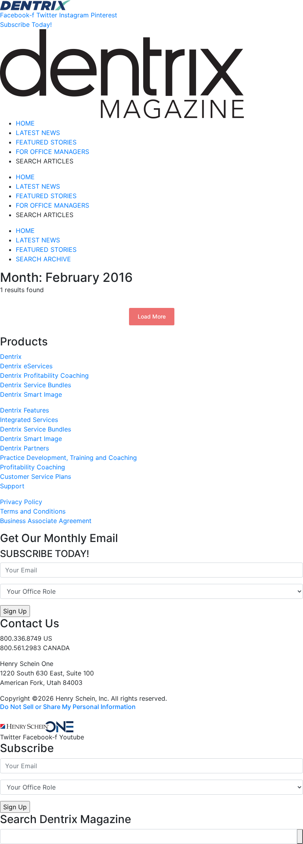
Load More (152, 316)
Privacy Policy (21, 502)
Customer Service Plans (35, 476)
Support (12, 486)
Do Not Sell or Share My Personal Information (68, 707)
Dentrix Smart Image (31, 394)
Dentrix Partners (24, 448)
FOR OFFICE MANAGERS (52, 152)
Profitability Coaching (32, 467)
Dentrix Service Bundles (35, 385)
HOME (25, 123)
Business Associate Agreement (46, 521)
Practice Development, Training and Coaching (68, 457)
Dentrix (11, 356)
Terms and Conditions (32, 511)
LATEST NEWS (38, 133)
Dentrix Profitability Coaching (44, 375)
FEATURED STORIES (46, 142)
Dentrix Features (24, 410)
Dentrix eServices (26, 366)
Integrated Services (29, 420)
